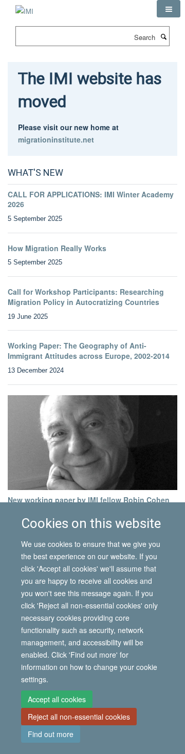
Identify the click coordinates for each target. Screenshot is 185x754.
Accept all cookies (57, 699)
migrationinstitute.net (56, 139)
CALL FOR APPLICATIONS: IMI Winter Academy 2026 (91, 199)
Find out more (50, 734)
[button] (168, 8)
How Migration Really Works (57, 248)
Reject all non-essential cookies (79, 716)
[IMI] (24, 7)
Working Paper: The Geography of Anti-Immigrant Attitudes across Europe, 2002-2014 (89, 350)
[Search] (163, 36)
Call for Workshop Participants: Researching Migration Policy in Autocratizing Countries (86, 297)
